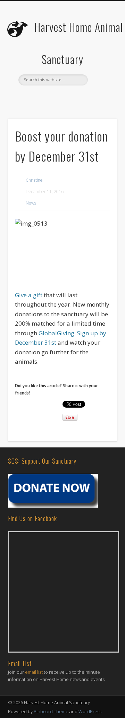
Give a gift (28, 295)
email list (34, 672)
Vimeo (83, 97)
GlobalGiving (56, 333)
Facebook (40, 97)
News (31, 203)
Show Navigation (101, 61)
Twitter (54, 97)
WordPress (89, 711)
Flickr (68, 97)
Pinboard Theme (51, 711)
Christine (34, 180)
